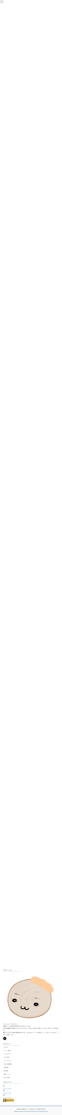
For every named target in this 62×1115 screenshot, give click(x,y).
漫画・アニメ (7, 1074)
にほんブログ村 (7, 1088)
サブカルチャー (8, 1054)
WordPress (22, 1111)
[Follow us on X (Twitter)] (4, 1038)
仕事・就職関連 (8, 1064)
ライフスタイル (8, 1060)
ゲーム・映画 (7, 1050)
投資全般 (6, 1067)
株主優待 (6, 1070)
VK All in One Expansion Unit (41, 1111)
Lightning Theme (30, 1111)
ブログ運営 (6, 1057)
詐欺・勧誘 (6, 1077)
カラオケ (6, 1047)
